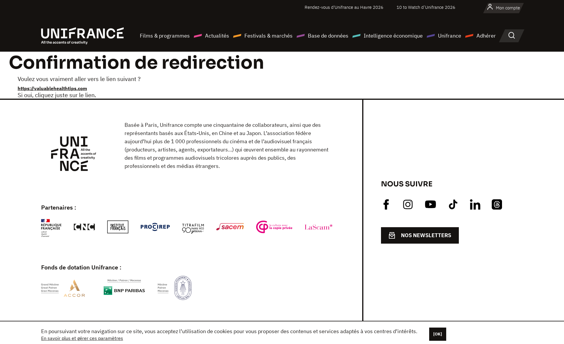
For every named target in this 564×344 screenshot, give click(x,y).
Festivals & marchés (268, 35)
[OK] (437, 334)
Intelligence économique (393, 35)
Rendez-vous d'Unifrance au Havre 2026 (344, 7)
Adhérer (486, 35)
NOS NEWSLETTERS (426, 235)
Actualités (217, 35)
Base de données (328, 35)
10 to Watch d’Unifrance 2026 (426, 7)
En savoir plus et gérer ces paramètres (82, 338)
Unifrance (449, 35)
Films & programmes (165, 35)
